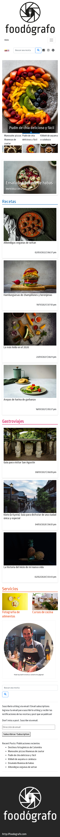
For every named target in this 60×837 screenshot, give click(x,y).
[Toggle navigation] (51, 40)
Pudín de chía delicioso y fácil (22, 755)
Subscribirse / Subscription (16, 734)
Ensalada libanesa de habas (21, 763)
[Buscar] (38, 50)
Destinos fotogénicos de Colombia (25, 747)
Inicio (7, 40)
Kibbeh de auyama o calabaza (22, 759)
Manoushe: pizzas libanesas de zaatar (26, 751)
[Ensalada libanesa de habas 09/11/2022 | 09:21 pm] (30, 177)
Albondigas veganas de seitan (22, 767)
